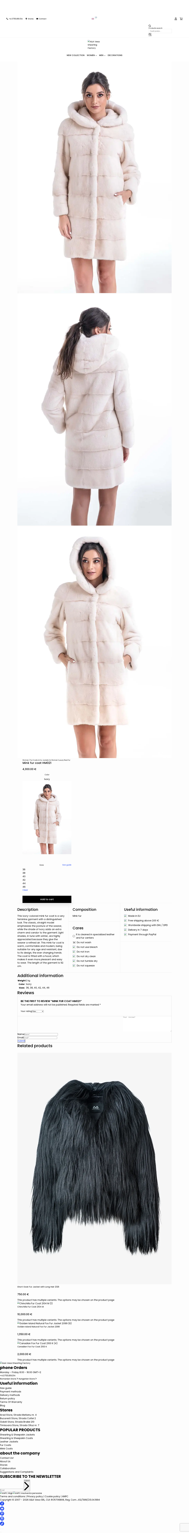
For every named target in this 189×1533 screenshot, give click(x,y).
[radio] (46, 816)
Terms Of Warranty (11, 1402)
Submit (27, 1481)
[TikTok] (2, 1524)
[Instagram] (2, 1519)
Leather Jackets (9, 1441)
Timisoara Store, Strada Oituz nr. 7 (19, 1425)
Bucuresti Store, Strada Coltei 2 (18, 1418)
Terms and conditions (12, 1496)
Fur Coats (5, 1445)
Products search (155, 28)
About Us (5, 1461)
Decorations (115, 55)
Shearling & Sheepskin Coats (16, 1438)
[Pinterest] (2, 1514)
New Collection (75, 55)
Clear (25, 890)
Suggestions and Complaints (16, 1471)
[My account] (175, 18)
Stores (3, 1464)
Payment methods (10, 1391)
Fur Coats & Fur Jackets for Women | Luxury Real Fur (50, 760)
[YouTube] (2, 1509)
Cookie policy (52, 1496)
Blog (2, 1405)
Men (101, 55)
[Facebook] (2, 1504)
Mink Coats (6, 1448)
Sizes (41, 865)
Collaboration (8, 1468)
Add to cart (47, 899)
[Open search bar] (150, 26)
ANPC (65, 1496)
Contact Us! (7, 1458)
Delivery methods (10, 1395)
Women (91, 55)
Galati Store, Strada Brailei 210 (17, 1421)
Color (47, 774)
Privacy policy (35, 1496)
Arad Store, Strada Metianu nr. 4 (18, 1414)
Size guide (66, 865)
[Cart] (181, 18)
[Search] (150, 34)
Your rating (26, 1011)
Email (20, 1037)
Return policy (7, 1398)
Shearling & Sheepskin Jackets (17, 1434)
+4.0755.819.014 (7, 1375)
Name (20, 1034)
